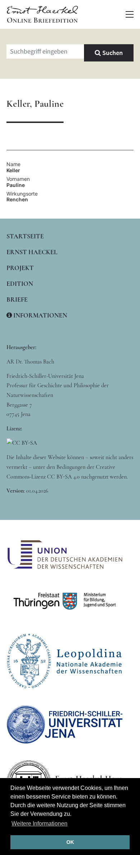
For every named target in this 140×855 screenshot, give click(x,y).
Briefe (17, 299)
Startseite (25, 236)
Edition (19, 284)
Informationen (39, 315)
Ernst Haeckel (31, 252)
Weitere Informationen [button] (39, 823)
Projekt (20, 268)
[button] (130, 14)
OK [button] (70, 842)
